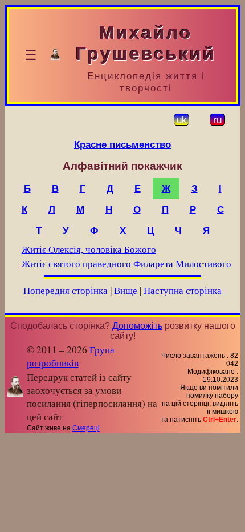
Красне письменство (122, 144)
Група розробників (71, 356)
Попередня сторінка (65, 290)
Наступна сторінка (183, 290)
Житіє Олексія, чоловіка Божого (89, 249)
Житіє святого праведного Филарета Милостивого (126, 263)
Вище (125, 290)
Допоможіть (137, 326)
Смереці (86, 428)
